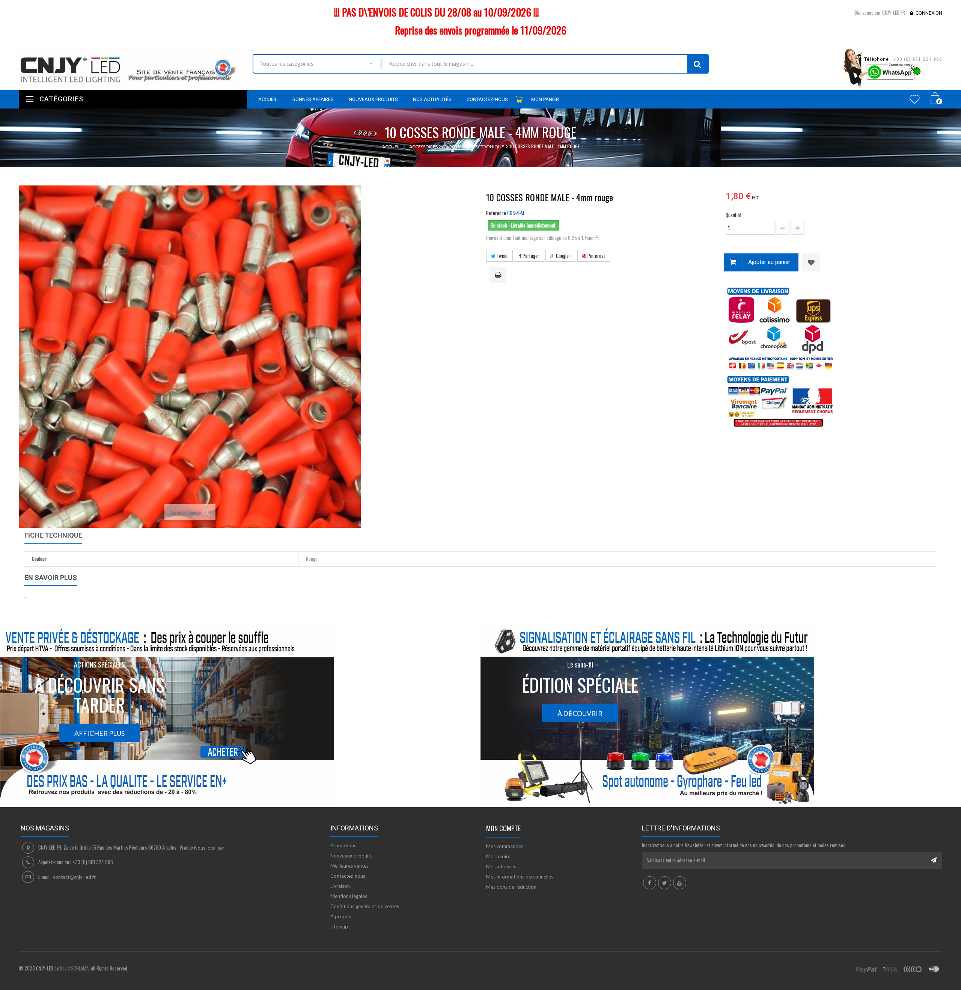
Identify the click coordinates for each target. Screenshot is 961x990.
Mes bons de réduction (511, 887)
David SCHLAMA (74, 968)
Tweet (502, 255)
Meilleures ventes (349, 866)
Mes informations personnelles (519, 877)
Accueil (391, 146)
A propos (340, 916)
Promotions (343, 845)
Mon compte (503, 828)
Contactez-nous (347, 876)
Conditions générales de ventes (364, 906)
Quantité (733, 214)
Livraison (340, 886)
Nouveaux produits (351, 856)
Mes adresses (501, 866)
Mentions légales (348, 896)
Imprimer (499, 275)
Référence (496, 212)
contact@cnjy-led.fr (74, 877)
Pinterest (595, 255)
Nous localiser (209, 848)
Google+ (563, 255)
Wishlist (914, 99)
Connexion (929, 13)
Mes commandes (504, 846)
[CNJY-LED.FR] (130, 68)
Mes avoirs (498, 856)
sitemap (339, 927)
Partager (530, 255)
